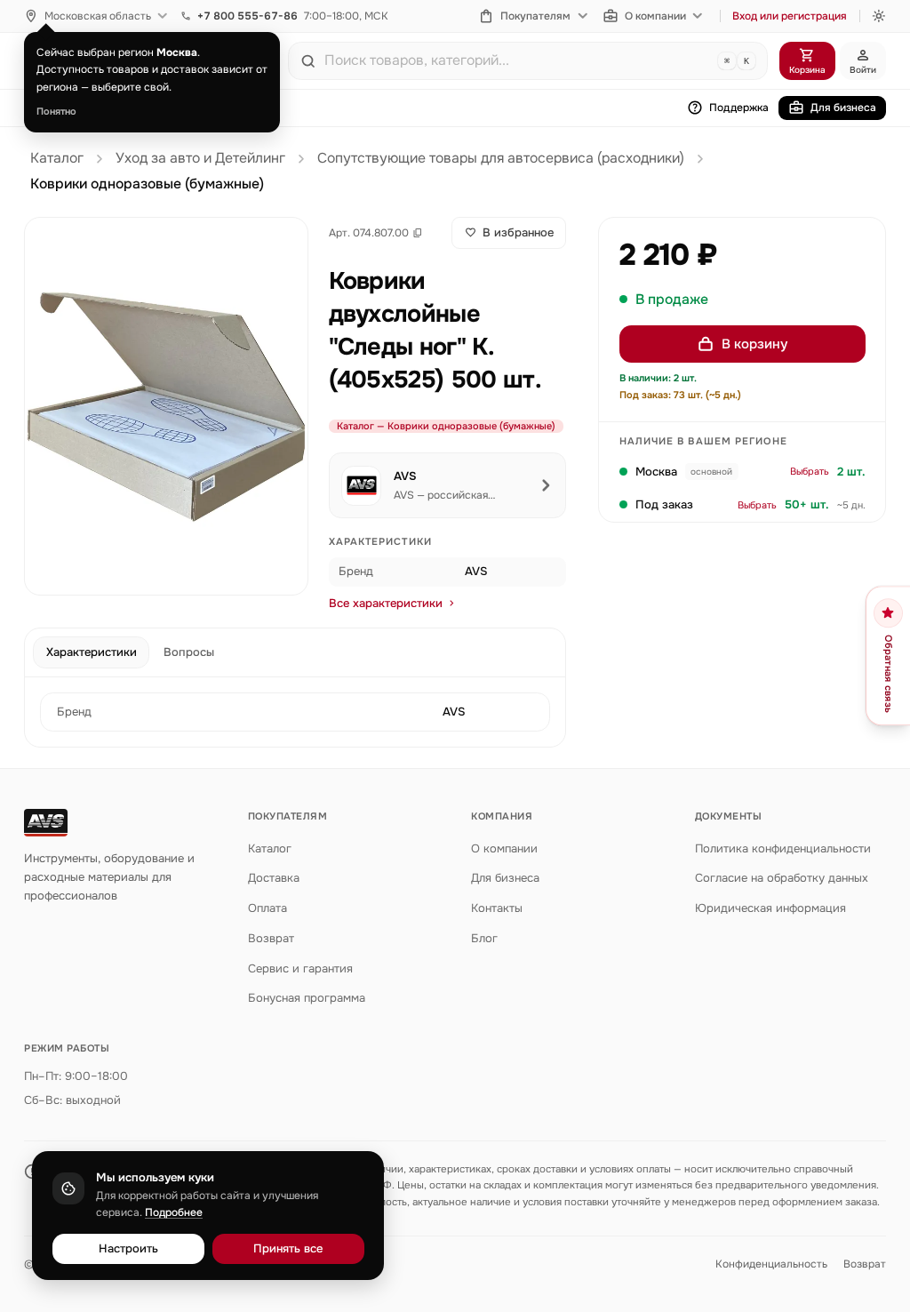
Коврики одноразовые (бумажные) (147, 184)
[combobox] (517, 60)
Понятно (56, 111)
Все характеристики (386, 603)
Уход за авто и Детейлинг (200, 158)
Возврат (271, 938)
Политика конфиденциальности (783, 848)
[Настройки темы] (879, 16)
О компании (655, 16)
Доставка (273, 877)
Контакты (497, 908)
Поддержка (739, 107)
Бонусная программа (306, 997)
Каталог (57, 158)
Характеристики (91, 652)
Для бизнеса (843, 107)
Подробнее (174, 1212)
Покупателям (535, 16)
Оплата (267, 908)
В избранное (518, 232)
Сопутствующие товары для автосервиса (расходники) (500, 158)
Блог (484, 938)
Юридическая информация (770, 908)
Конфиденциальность (771, 1264)
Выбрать (809, 471)
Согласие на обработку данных (781, 877)
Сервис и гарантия (300, 968)
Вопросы (189, 652)
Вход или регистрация (789, 16)
